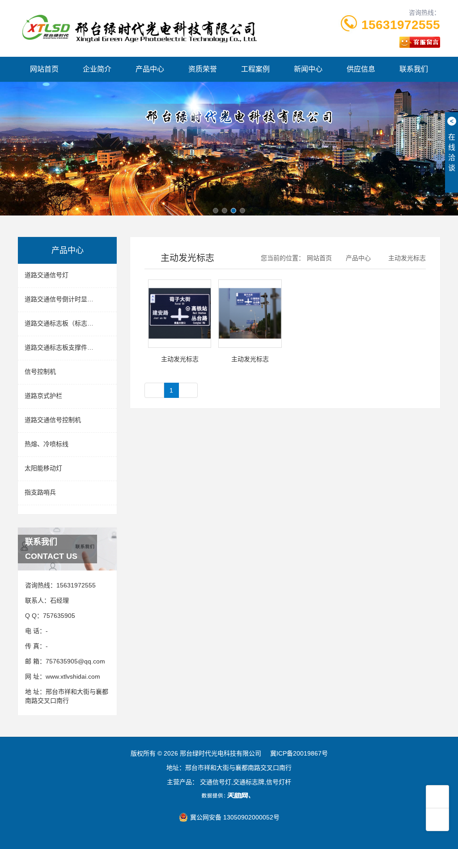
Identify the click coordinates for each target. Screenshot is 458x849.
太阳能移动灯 (43, 468)
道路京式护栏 (43, 395)
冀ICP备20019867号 (299, 753)
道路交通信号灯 (46, 275)
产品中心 (150, 69)
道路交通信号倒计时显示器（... (68, 299)
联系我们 (413, 69)
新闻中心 (308, 69)
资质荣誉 (202, 69)
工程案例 (255, 69)
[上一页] (154, 390)
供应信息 (361, 69)
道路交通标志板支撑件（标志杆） (71, 347)
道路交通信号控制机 (53, 419)
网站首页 (44, 69)
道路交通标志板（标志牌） (62, 323)
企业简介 (97, 69)
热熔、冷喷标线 (46, 444)
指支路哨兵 (40, 492)
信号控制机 (40, 371)
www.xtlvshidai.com (73, 676)
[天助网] (229, 795)
